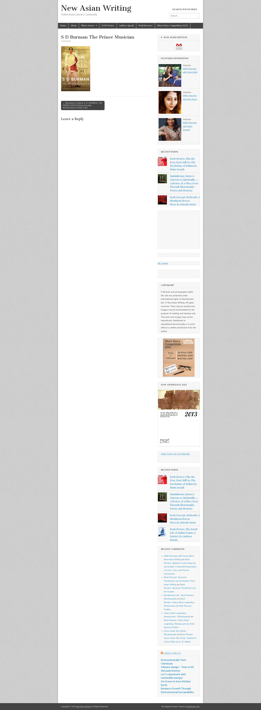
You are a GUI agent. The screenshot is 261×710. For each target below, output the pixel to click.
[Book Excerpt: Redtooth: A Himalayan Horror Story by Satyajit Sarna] (162, 200)
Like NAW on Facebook (175, 454)
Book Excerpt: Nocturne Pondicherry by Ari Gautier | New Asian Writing (179, 581)
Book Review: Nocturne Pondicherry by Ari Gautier (180, 588)
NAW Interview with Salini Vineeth (190, 126)
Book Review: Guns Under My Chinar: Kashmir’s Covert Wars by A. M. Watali (180, 638)
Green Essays (172, 653)
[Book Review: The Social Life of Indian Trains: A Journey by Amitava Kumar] (162, 532)
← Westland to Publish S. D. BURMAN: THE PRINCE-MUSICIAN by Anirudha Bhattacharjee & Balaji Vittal (82, 105)
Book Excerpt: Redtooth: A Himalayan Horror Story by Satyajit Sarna (185, 201)
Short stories (87, 25)
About (74, 25)
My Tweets (163, 263)
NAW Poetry (108, 25)
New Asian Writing (96, 8)
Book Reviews (146, 25)
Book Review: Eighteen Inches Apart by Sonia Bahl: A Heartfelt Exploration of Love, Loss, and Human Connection (180, 566)
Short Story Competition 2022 (172, 25)
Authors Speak (126, 25)
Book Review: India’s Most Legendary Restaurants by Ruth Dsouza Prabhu (179, 623)
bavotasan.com (193, 707)
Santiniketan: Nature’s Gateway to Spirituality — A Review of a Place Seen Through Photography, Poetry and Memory (184, 183)
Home (63, 25)
